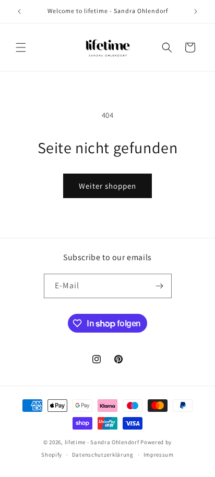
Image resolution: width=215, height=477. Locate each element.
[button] (20, 47)
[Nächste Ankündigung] (195, 11)
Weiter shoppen (107, 186)
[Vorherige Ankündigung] (19, 11)
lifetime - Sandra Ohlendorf (103, 442)
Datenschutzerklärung (103, 454)
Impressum (159, 454)
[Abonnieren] (159, 286)
